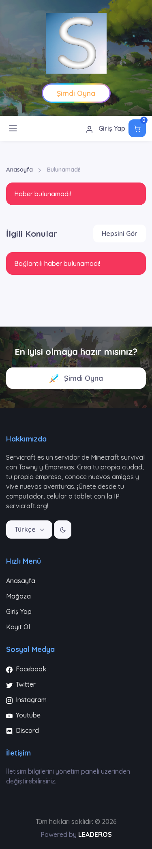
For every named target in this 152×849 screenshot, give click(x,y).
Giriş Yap (111, 128)
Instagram (30, 700)
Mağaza (18, 596)
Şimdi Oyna (82, 378)
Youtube (27, 715)
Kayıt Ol (18, 627)
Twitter (25, 684)
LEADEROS (95, 834)
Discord (26, 730)
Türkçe (26, 529)
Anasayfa (19, 169)
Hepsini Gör (119, 233)
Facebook (30, 669)
